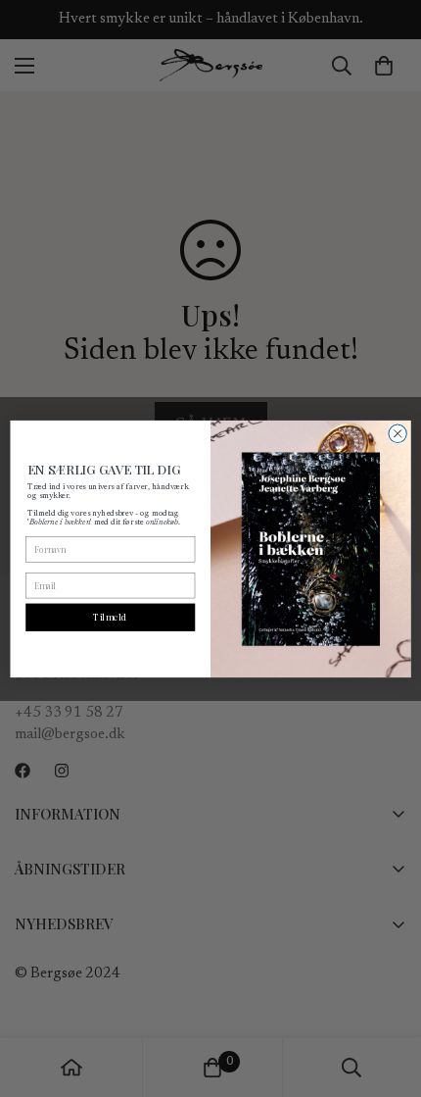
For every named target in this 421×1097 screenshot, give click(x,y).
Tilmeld (110, 617)
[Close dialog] (397, 433)
